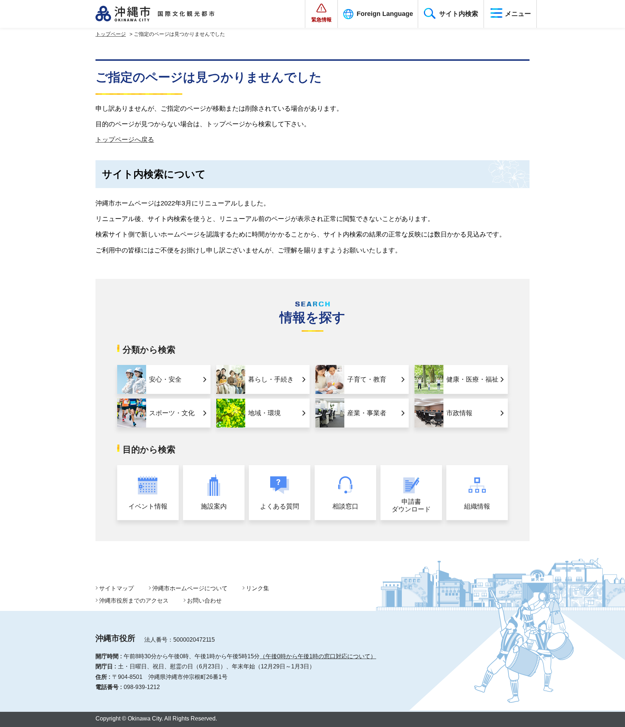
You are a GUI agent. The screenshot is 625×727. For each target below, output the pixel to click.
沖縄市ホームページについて (190, 588)
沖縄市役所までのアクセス (134, 601)
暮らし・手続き (271, 379)
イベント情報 (147, 506)
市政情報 (459, 413)
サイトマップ (116, 588)
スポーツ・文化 (172, 413)
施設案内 (214, 506)
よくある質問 (279, 506)
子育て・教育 (366, 379)
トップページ (110, 34)
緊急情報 (321, 19)
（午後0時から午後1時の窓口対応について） (318, 656)
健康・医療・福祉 (472, 379)
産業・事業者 (366, 413)
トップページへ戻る (124, 139)
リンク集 (257, 588)
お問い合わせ (204, 601)
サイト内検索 (458, 13)
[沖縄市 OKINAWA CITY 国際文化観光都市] (163, 14)
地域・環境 (264, 413)
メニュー (518, 13)
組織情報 (477, 506)
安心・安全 (165, 379)
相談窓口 (345, 506)
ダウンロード (411, 506)
